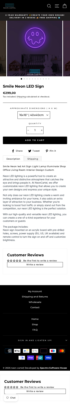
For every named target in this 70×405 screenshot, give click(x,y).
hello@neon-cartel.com (38, 6)
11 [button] (49, 79)
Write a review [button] (34, 264)
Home (35, 319)
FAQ (35, 330)
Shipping (21, 97)
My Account (35, 291)
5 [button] (33, 79)
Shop (35, 324)
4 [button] (30, 79)
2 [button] (24, 79)
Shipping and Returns (35, 296)
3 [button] (27, 79)
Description (13, 158)
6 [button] (35, 79)
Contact (34, 307)
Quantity (35, 123)
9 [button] (44, 79)
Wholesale (35, 302)
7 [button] (38, 79)
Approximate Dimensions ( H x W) (33, 108)
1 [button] (21, 79)
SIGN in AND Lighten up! (35, 340)
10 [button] (46, 79)
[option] (35, 48)
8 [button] (41, 79)
